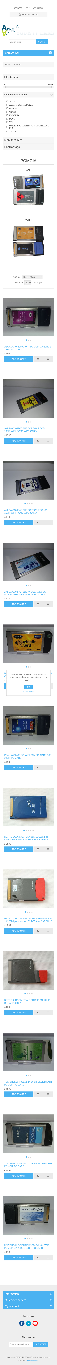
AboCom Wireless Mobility (21, 105)
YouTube (35, 1323)
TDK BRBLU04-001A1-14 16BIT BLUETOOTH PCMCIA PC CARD (28, 1083)
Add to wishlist (48, 359)
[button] (26, 340)
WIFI (28, 220)
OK (28, 687)
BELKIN (13, 108)
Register (18, 8)
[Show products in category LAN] (28, 190)
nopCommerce (33, 1361)
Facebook (21, 1323)
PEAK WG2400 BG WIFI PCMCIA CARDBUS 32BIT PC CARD (27, 756)
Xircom (12, 131)
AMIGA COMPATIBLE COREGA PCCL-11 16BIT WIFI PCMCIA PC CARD (25, 511)
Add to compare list (38, 359)
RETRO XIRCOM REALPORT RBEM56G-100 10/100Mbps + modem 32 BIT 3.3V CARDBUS (28, 920)
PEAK (12, 119)
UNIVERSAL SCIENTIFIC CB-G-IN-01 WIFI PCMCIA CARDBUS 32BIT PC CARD (26, 1246)
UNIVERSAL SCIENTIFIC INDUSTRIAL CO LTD (29, 127)
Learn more (28, 692)
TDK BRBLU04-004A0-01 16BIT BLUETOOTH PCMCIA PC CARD (28, 1165)
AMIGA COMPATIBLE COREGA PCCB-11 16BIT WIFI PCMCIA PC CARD (26, 430)
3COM (12, 101)
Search (42, 42)
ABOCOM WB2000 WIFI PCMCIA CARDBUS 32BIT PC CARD (27, 348)
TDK (11, 122)
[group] (28, 317)
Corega (12, 112)
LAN (28, 169)
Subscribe (40, 1344)
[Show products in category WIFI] (28, 240)
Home (7, 64)
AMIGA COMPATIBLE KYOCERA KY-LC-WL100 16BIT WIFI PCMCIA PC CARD (25, 593)
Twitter (28, 1323)
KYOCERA (14, 115)
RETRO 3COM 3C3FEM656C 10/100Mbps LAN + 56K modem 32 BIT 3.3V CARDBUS (26, 838)
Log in (27, 8)
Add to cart (19, 359)
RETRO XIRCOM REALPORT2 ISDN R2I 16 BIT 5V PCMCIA (27, 1001)
